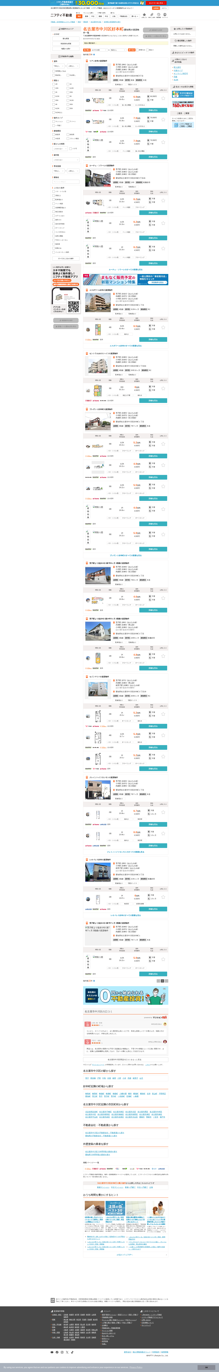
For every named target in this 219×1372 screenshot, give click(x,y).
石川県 (88, 1324)
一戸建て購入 (106, 1323)
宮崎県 (94, 1337)
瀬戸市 (162, 1117)
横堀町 (136, 1094)
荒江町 (94, 1096)
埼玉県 (78, 1319)
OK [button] (206, 1367)
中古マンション (117, 1187)
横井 (130, 1094)
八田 (119, 1078)
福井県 (94, 1324)
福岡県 (66, 1337)
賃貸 (103, 1315)
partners (51, 1367)
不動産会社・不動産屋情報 (111, 1328)
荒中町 (113, 1096)
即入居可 (177, 67)
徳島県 (94, 1332)
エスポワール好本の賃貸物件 (101, 290)
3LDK (176, 80)
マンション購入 (107, 1320)
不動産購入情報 (107, 1317)
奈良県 (88, 1330)
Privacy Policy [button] (136, 1367)
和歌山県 (95, 1330)
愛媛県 (71, 1335)
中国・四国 (56, 1332)
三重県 (82, 1327)
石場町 (129, 1096)
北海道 (66, 1315)
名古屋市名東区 (117, 1117)
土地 (151, 1187)
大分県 (88, 1337)
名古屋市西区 (143, 1112)
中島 (104, 1078)
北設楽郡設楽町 (91, 1112)
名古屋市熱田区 (131, 1114)
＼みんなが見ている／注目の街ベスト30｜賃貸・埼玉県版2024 (115, 1219)
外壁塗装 (105, 1341)
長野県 (77, 1324)
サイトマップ (146, 1325)
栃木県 (95, 1319)
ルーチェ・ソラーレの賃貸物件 (101, 166)
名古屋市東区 (118, 1112)
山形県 (94, 1315)
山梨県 (71, 1324)
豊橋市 (142, 1117)
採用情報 (164, 1352)
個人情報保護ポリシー (142, 1352)
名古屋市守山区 (91, 1117)
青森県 (71, 1315)
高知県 (77, 1335)
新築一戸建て (130, 1187)
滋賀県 (82, 1330)
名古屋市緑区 (104, 1117)
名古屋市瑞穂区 (117, 1114)
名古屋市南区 (156, 1114)
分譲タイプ (178, 70)
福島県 (66, 1317)
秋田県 (88, 1315)
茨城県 (89, 1319)
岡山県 (71, 1332)
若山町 (154, 1094)
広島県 (66, 1332)
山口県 (88, 1332)
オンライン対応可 (181, 74)
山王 (141, 1078)
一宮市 (155, 1117)
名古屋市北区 (130, 1112)
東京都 (66, 1319)
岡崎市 (148, 1117)
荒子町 (106, 1096)
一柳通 (136, 1096)
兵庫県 (71, 1330)
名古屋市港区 (144, 1114)
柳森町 (115, 1094)
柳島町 (88, 1094)
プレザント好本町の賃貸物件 (101, 409)
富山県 (82, 1324)
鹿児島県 (67, 1340)
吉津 (148, 1094)
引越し (104, 1344)
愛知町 (88, 1096)
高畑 (129, 1078)
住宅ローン (106, 1338)
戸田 (99, 1078)
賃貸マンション (111, 1315)
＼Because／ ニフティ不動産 (152, 1315)
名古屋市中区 (90, 1114)
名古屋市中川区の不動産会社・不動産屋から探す (104, 1133)
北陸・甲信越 (56, 1324)
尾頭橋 (93, 1078)
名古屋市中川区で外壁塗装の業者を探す (101, 1152)
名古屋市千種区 (105, 1112)
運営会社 (127, 1352)
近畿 (53, 1330)
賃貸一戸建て (133, 1315)
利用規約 (155, 1352)
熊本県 (82, 1337)
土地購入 (105, 1325)
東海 (53, 1327)
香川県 (66, 1335)
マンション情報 (107, 1331)
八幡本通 (123, 1094)
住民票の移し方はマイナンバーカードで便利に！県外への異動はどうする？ (94, 1219)
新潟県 (66, 1324)
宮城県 (82, 1315)
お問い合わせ (146, 1320)
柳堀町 (101, 1094)
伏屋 (109, 1078)
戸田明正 (162, 1094)
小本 (124, 1078)
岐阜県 (71, 1327)
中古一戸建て (142, 1187)
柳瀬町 (108, 1094)
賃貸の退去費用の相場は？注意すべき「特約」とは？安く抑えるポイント (135, 1219)
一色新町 (121, 1096)
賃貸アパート (122, 1315)
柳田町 (94, 1094)
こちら (147, 1065)
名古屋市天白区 (131, 1117)
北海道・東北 (56, 1315)
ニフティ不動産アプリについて (152, 1317)
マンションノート (98, 1065)
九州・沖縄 (56, 1337)
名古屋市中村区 (156, 1112)
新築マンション (103, 1187)
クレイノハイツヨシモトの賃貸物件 (103, 777)
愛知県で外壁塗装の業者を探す (97, 1155)
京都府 (77, 1330)
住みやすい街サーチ (109, 1333)
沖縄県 (73, 1340)
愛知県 (66, 1327)
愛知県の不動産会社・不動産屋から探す (101, 1136)
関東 (53, 1319)
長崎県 (77, 1337)
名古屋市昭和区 (103, 1114)
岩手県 (77, 1315)
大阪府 (66, 1330)
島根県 (82, 1332)
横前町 (142, 1094)
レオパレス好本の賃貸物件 (100, 859)
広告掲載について (148, 1323)
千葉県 (84, 1319)
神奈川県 (72, 1319)
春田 (114, 1078)
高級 (175, 77)
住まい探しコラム (108, 1336)
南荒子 (135, 1078)
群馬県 (66, 1322)
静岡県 (77, 1327)
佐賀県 (71, 1337)
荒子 (87, 1078)
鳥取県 (77, 1332)
